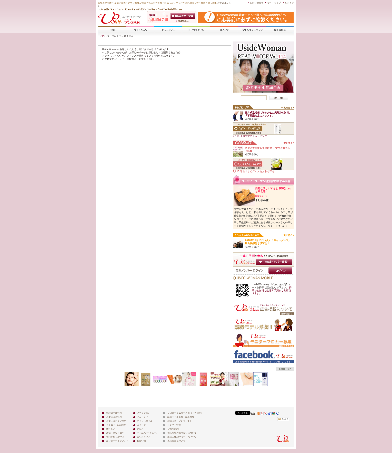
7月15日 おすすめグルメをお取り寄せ (253, 171)
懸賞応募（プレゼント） (179, 420)
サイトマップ (274, 2)
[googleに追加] (273, 414)
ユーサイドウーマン (187, 436)
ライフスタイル (196, 29)
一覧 (287, 108)
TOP (112, 29)
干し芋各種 (261, 198)
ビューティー (168, 29)
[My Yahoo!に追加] (262, 414)
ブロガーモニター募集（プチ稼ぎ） (185, 413)
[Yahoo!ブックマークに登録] (266, 414)
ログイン (289, 2)
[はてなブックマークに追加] (270, 414)
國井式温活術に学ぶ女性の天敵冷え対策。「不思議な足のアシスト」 (268, 114)
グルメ (140, 428)
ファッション (140, 29)
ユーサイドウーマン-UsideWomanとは (183, 21)
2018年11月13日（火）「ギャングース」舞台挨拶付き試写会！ (268, 242)
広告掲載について (176, 441)
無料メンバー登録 (274, 262)
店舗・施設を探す (115, 433)
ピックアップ (143, 436)
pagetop (285, 369)
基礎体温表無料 (114, 417)
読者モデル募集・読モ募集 (180, 417)
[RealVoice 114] (263, 91)
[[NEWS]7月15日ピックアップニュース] (263, 133)
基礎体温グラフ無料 (116, 420)
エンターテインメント (117, 441)
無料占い (110, 428)
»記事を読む (252, 119)
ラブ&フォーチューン (252, 29)
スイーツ (224, 29)
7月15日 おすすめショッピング (250, 136)
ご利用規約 (173, 428)
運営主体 (171, 436)
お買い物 (141, 441)
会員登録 (183, 16)
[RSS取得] (255, 414)
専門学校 (280, 29)
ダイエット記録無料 (116, 425)
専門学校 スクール (115, 436)
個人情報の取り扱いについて (182, 433)
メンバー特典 (174, 425)
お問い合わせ (256, 2)
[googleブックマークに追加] (277, 414)
